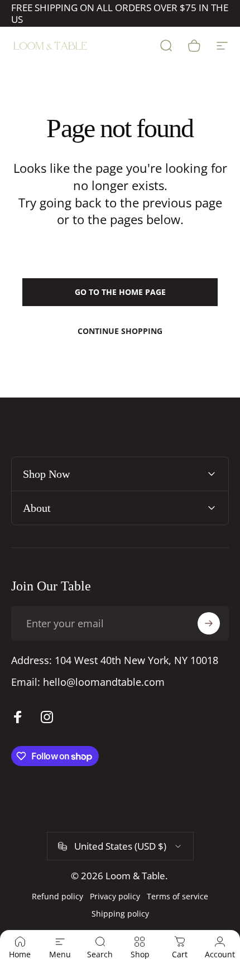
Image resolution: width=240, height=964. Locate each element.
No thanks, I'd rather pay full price (63, 539)
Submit (63, 521)
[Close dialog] (227, 428)
